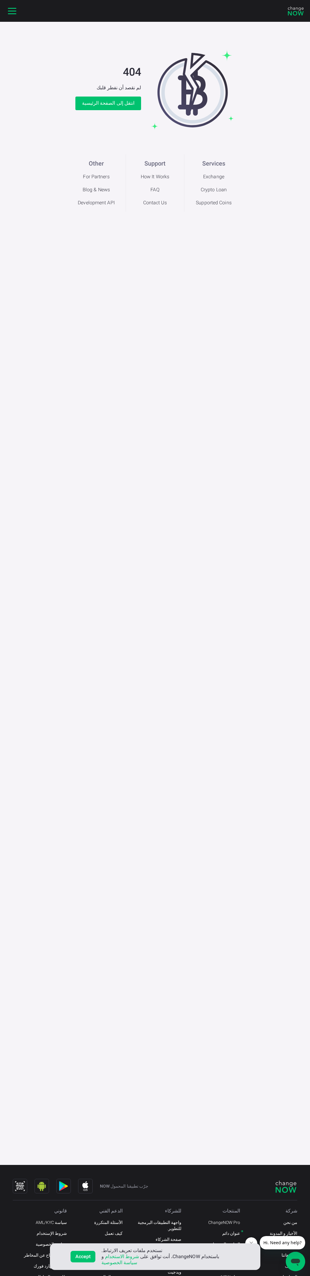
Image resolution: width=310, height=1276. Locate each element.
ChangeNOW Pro (224, 1222)
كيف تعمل (114, 1233)
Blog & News (96, 189)
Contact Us (155, 203)
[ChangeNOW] (296, 11)
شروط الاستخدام (122, 1256)
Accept (83, 1256)
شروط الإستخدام (52, 1233)
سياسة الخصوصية (51, 1244)
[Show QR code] (20, 1186)
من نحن (290, 1222)
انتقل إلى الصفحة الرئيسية (108, 103)
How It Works (155, 176)
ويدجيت (174, 1272)
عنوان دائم (231, 1233)
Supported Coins (214, 203)
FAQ (154, 189)
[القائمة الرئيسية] (12, 11)
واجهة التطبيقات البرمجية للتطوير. (159, 1225)
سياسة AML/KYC (51, 1222)
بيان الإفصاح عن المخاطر (45, 1255)
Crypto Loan (214, 189)
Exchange (213, 176)
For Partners (96, 176)
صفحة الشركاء (168, 1239)
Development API (96, 203)
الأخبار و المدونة (283, 1233)
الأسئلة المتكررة (108, 1222)
